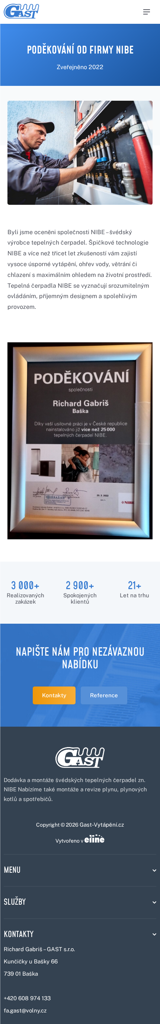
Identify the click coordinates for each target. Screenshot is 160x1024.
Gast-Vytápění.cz (102, 824)
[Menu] (146, 11)
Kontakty (54, 695)
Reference (104, 695)
